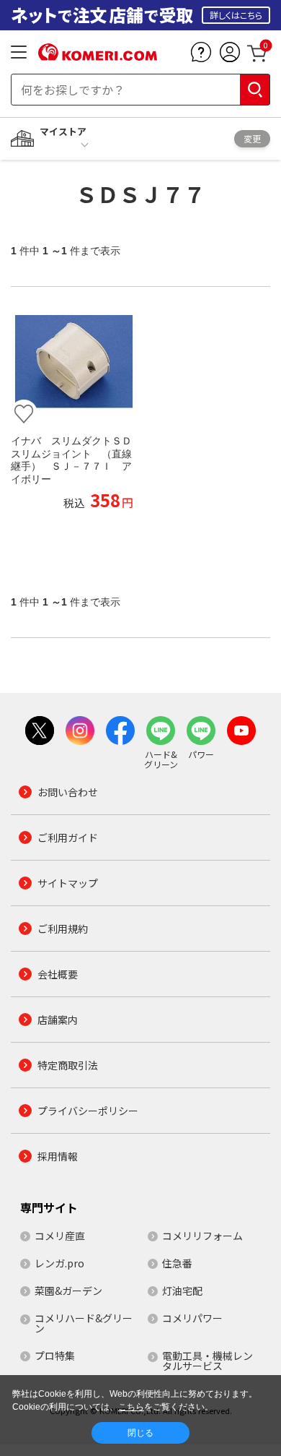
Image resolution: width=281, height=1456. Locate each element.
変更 (252, 138)
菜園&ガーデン (68, 1290)
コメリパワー (192, 1318)
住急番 (177, 1263)
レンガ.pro (59, 1263)
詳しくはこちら (236, 15)
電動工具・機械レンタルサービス (207, 1361)
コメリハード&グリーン (84, 1323)
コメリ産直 (60, 1236)
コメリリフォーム (202, 1236)
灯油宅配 (182, 1290)
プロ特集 (55, 1356)
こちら (131, 1407)
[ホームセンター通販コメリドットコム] (97, 55)
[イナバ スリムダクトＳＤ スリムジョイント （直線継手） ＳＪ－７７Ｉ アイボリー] (72, 362)
